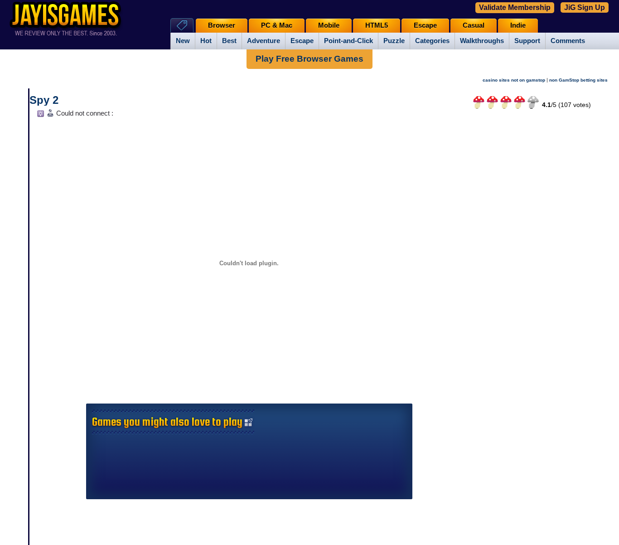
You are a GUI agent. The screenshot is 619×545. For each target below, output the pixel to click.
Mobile (328, 25)
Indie (518, 25)
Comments (568, 40)
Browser (221, 25)
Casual (473, 25)
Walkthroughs (482, 40)
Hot (206, 40)
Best (229, 40)
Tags (181, 25)
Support (527, 40)
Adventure (263, 40)
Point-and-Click (348, 40)
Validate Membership (515, 7)
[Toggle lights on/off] (39, 115)
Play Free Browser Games (309, 58)
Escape (302, 40)
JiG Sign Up (584, 7)
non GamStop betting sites (578, 80)
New (183, 40)
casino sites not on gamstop (514, 80)
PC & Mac (276, 25)
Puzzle (394, 40)
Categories (432, 40)
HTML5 (376, 25)
